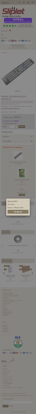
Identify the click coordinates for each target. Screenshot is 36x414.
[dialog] (18, 207)
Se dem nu (18, 212)
